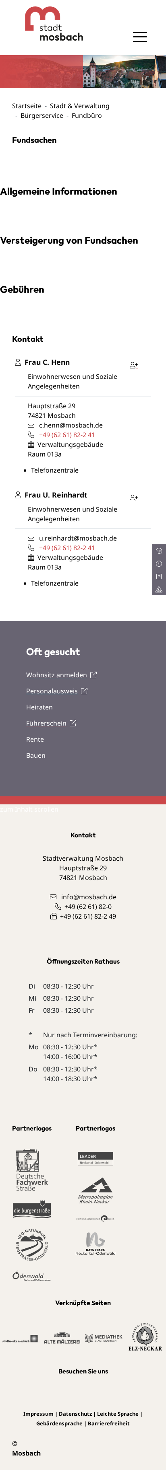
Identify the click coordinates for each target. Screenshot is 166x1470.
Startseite (27, 105)
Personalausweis (52, 691)
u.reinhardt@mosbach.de (78, 538)
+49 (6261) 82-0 (88, 906)
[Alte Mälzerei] (62, 1337)
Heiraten (39, 707)
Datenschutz (75, 1413)
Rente (35, 739)
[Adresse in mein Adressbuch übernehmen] (136, 363)
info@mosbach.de (88, 896)
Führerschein (46, 723)
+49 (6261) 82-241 (67, 434)
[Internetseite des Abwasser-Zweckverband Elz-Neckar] (145, 1337)
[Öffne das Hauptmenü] (140, 37)
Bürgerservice (42, 115)
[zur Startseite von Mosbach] (47, 23)
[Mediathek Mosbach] (103, 1337)
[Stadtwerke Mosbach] (20, 1338)
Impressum (38, 1413)
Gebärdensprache (59, 1423)
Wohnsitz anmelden (56, 674)
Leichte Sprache (118, 1413)
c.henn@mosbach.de (71, 425)
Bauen (36, 755)
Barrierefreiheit (109, 1423)
